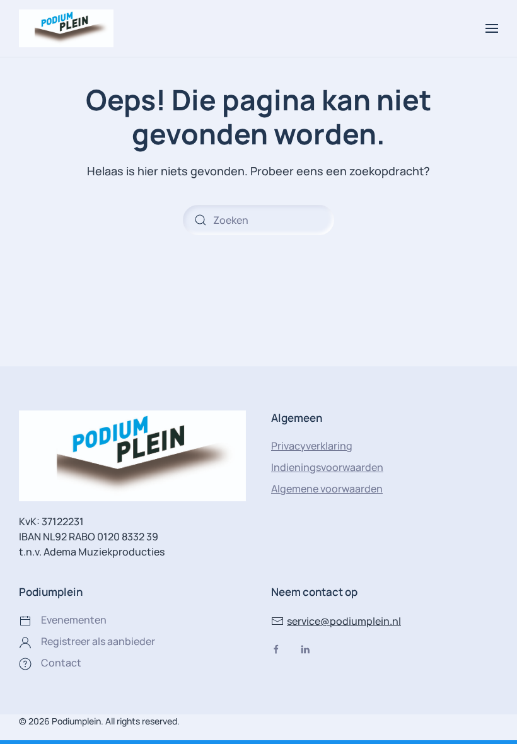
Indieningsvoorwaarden (327, 467)
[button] (491, 28)
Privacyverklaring (311, 446)
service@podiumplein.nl (344, 621)
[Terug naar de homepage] (66, 28)
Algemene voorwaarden (327, 489)
